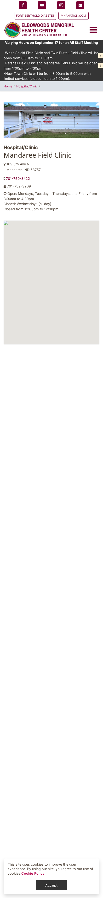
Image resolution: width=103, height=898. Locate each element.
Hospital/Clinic (27, 86)
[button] (100, 55)
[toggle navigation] (94, 30)
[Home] (39, 30)
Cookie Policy (32, 873)
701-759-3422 (18, 179)
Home (8, 86)
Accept (51, 885)
